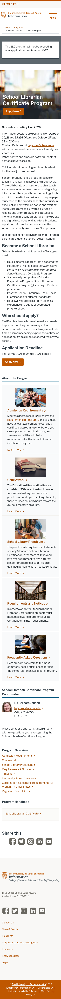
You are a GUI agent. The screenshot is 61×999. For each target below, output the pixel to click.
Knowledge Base (11, 956)
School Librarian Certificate (22, 813)
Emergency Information (18, 988)
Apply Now (12, 111)
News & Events (10, 929)
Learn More (14, 511)
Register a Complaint (14, 791)
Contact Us (8, 922)
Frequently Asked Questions (27, 657)
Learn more (14, 449)
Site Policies (44, 988)
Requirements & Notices (16, 769)
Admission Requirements (25, 410)
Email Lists (7, 936)
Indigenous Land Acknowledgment (20, 942)
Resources (7, 949)
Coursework (16, 480)
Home (7, 27)
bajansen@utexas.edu (41, 145)
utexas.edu (10, 4)
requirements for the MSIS (23, 419)
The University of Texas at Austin (29, 984)
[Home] (21, 14)
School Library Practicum (25, 542)
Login (5, 962)
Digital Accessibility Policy (21, 991)
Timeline (7, 773)
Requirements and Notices (26, 603)
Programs (18, 27)
